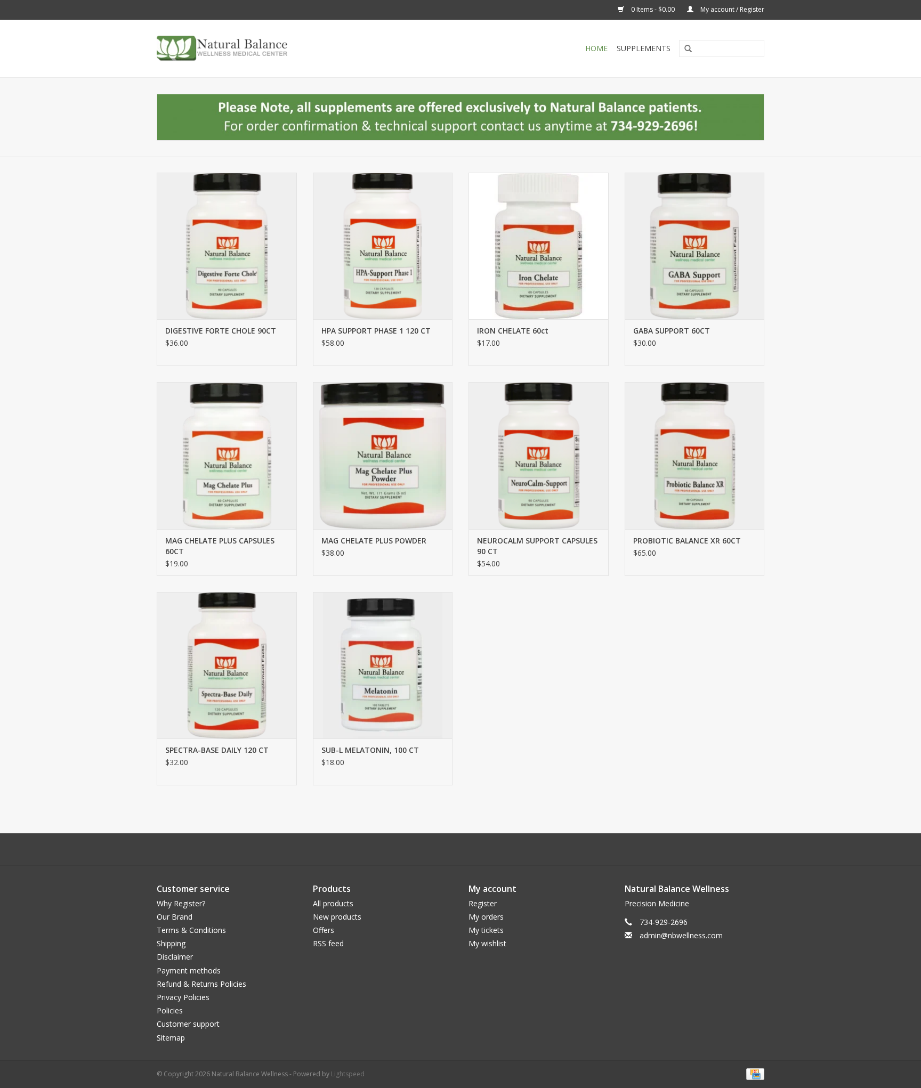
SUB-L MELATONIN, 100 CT (370, 750)
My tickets (486, 930)
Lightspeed (348, 1073)
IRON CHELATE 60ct (512, 331)
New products (337, 917)
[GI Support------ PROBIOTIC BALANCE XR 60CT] (695, 455)
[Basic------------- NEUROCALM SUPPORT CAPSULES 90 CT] (538, 455)
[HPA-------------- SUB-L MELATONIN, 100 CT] (383, 665)
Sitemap (171, 1038)
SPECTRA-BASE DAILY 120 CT (217, 750)
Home (596, 48)
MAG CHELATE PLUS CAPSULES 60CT (219, 545)
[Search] (684, 49)
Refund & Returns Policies (201, 984)
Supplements (643, 48)
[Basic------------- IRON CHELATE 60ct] (538, 246)
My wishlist (487, 943)
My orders (486, 917)
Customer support (188, 1024)
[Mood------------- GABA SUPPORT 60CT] (695, 246)
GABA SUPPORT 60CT (671, 331)
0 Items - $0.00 (652, 9)
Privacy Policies (183, 997)
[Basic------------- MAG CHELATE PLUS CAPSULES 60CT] (227, 455)
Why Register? (181, 903)
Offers (323, 930)
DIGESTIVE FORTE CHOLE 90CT (220, 331)
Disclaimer (175, 957)
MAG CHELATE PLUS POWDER (373, 540)
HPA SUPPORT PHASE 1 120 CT (376, 331)
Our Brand (174, 917)
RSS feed (328, 943)
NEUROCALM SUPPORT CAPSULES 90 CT (537, 545)
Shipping (171, 943)
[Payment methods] (753, 1073)
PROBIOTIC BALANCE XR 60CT (687, 540)
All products (333, 903)
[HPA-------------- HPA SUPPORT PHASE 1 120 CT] (383, 246)
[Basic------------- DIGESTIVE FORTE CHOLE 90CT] (227, 246)
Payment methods (189, 970)
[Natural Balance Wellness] (283, 48)
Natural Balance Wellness (677, 889)
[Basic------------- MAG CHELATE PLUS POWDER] (383, 455)
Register (482, 903)
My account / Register (731, 9)
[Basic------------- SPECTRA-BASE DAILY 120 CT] (227, 665)
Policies (170, 1010)
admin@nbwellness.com (681, 935)
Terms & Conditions (191, 930)
